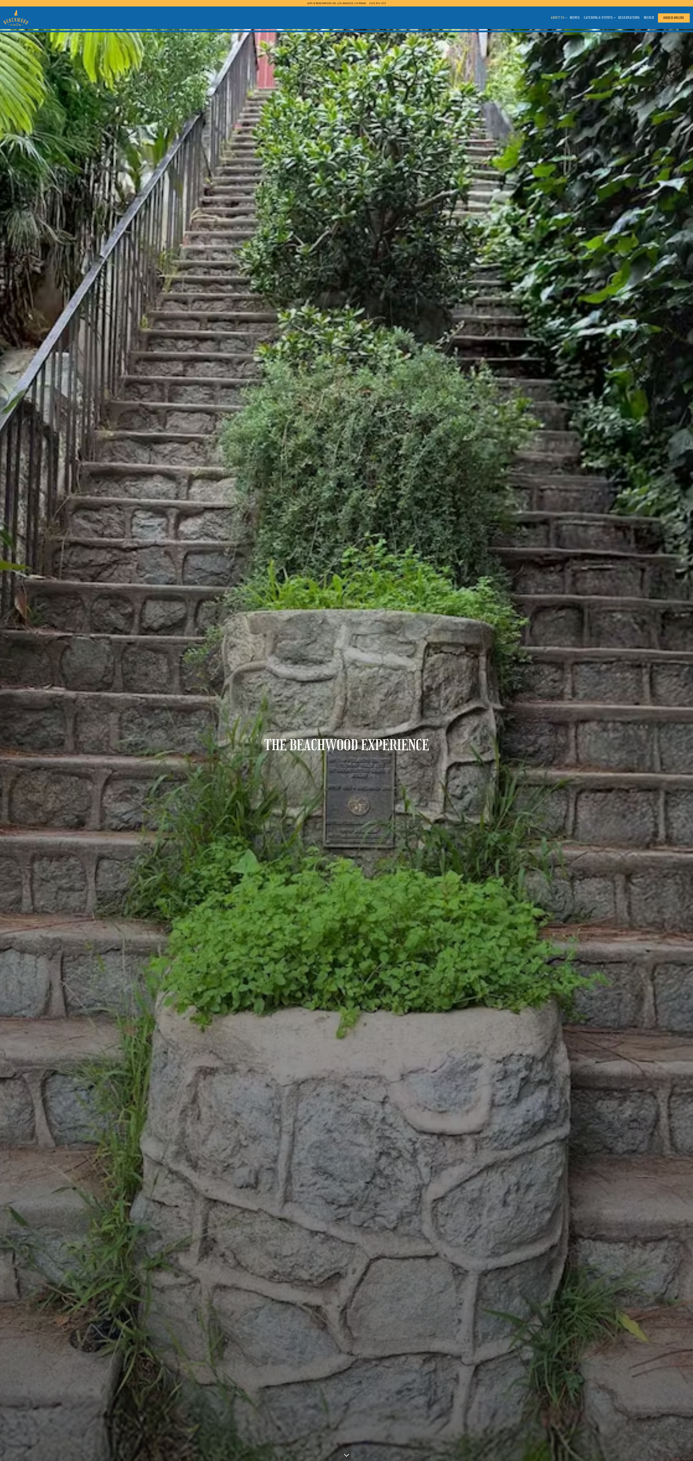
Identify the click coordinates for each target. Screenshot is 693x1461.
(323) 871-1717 (377, 3)
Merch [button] (649, 18)
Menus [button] (575, 18)
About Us (558, 18)
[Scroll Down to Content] (346, 1454)
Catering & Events (599, 18)
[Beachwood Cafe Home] (15, 18)
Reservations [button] (629, 18)
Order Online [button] (673, 18)
